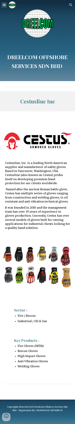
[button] (4, 5)
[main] (38, 59)
